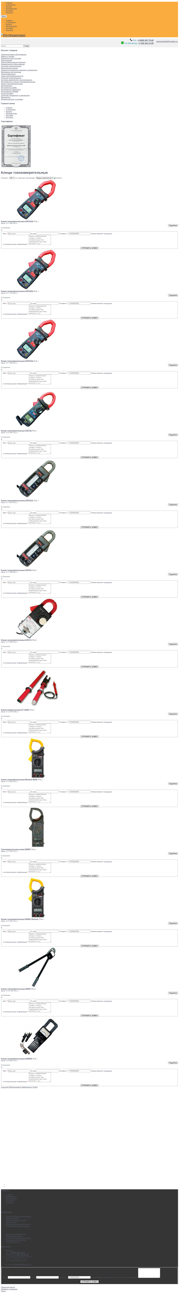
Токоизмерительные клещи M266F (16, 849)
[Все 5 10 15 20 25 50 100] (12, 178)
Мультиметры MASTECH (11, 90)
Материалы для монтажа (11, 72)
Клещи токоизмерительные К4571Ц (16, 431)
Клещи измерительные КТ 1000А (15, 710)
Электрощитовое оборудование (13, 54)
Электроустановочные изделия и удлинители (19, 70)
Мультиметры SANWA (9, 91)
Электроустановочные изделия (18, 1238)
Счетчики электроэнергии (11, 66)
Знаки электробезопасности (12, 76)
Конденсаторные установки (12, 99)
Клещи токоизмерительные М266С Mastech (19, 919)
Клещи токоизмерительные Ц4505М (16, 1059)
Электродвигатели (8, 74)
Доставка (9, 28)
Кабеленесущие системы (11, 58)
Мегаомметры (6, 86)
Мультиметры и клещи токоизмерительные (18, 82)
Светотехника (6, 60)
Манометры (5, 97)
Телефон (63, 234)
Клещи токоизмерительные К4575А (16, 570)
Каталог (9, 24)
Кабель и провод (7, 56)
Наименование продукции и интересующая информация (114, 1277)
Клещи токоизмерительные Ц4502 (15, 989)
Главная (9, 20)
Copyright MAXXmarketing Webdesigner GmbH (19, 1087)
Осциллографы (7, 93)
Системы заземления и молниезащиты (16, 80)
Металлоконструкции (9, 68)
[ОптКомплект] (13, 35)
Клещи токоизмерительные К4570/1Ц (17, 221)
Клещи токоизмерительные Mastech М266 (19, 779)
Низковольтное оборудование (13, 64)
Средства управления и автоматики (15, 95)
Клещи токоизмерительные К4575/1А (17, 500)
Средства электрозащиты (11, 78)
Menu (4, 16)
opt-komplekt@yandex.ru (167, 41)
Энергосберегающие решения (13, 62)
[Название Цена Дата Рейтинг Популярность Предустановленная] (45, 178)
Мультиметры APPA (9, 88)
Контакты (9, 30)
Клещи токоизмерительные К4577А (16, 640)
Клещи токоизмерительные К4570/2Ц (17, 291)
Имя (5, 234)
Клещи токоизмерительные (12, 84)
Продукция (10, 1200)
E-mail (33, 234)
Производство (11, 26)
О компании (10, 22)
